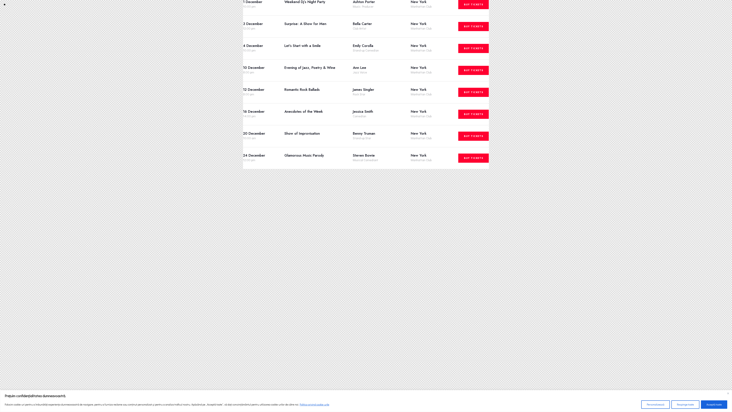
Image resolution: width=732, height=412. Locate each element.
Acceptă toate (714, 404)
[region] (366, 401)
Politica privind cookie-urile (314, 404)
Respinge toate (685, 404)
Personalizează (655, 404)
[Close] (728, 393)
